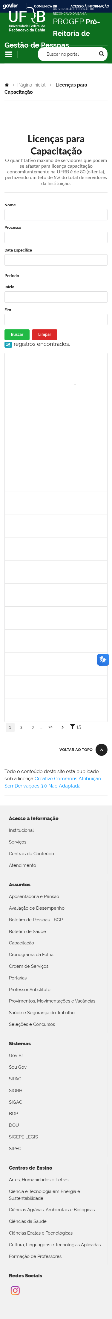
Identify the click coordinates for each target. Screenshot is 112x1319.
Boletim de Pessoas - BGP (36, 920)
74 (50, 727)
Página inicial (31, 85)
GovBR (10, 6)
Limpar (44, 335)
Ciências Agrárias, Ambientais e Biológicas (52, 1209)
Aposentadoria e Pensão (34, 896)
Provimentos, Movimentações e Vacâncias (52, 1001)
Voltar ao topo (76, 749)
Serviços (17, 842)
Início (9, 287)
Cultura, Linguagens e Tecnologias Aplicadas (55, 1244)
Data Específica (18, 250)
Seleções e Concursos (32, 1024)
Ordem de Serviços (28, 966)
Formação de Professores (35, 1256)
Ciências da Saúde (28, 1221)
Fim (7, 310)
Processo (12, 227)
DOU (14, 1125)
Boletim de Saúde (27, 931)
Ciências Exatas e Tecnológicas (41, 1233)
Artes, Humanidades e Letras (38, 1179)
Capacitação (21, 943)
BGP (13, 1113)
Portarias (18, 978)
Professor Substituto (29, 989)
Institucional (21, 830)
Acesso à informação (89, 6)
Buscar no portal (63, 54)
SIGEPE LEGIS (23, 1137)
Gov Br (16, 1055)
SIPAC (15, 1079)
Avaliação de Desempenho (37, 908)
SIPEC (15, 1148)
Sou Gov (18, 1067)
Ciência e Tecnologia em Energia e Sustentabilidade (44, 1195)
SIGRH (15, 1090)
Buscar (17, 335)
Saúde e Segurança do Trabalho (42, 1012)
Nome (10, 205)
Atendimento (22, 865)
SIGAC (15, 1102)
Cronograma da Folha (31, 954)
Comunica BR (45, 6)
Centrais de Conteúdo (31, 853)
